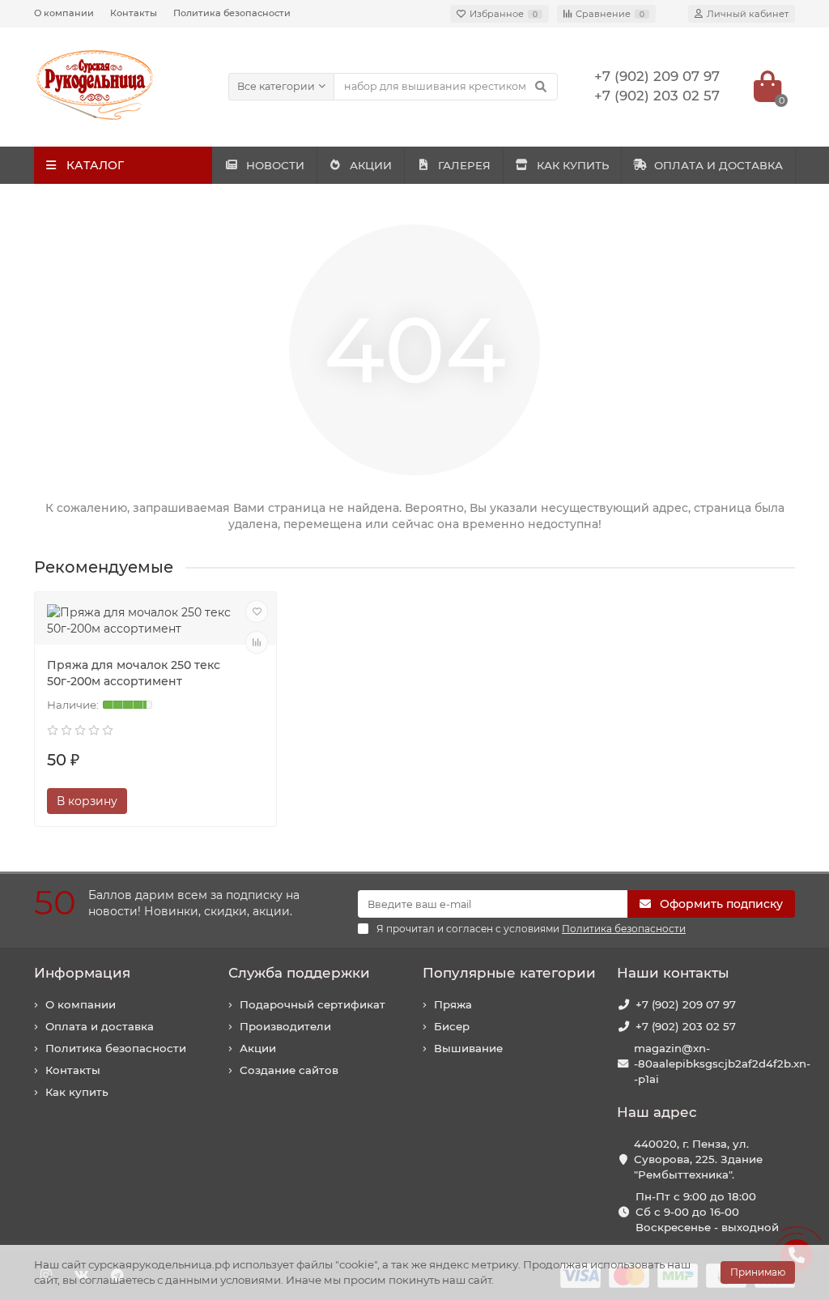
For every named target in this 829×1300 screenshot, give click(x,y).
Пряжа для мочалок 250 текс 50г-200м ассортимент (133, 673)
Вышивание (468, 1048)
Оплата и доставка (99, 1026)
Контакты (133, 13)
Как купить (76, 1091)
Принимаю (757, 1272)
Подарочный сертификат (312, 1004)
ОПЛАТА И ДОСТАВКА (718, 165)
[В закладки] (256, 611)
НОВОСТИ (275, 165)
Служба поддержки (299, 973)
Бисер (452, 1026)
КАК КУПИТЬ (573, 165)
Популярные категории (509, 973)
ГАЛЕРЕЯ (464, 165)
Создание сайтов (289, 1069)
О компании (64, 13)
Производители (285, 1026)
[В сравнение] (256, 642)
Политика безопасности (232, 13)
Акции (258, 1048)
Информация (82, 973)
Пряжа (453, 1004)
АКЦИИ (371, 165)
